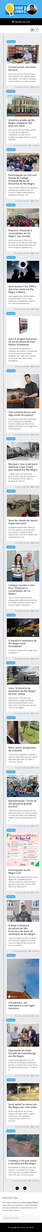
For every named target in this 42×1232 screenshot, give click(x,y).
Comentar (36, 87)
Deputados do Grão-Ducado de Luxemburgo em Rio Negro (22, 1053)
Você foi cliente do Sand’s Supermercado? (23, 522)
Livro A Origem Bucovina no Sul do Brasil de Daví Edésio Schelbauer (22, 341)
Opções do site (22, 21)
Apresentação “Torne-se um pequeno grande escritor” (22, 803)
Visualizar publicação (23, 87)
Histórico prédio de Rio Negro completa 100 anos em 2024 (21, 122)
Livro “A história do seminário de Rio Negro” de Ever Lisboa (22, 690)
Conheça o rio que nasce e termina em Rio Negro (22, 1162)
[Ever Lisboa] (21, 15)
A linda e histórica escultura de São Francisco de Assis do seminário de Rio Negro (21, 930)
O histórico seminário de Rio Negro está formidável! (22, 643)
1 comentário (35, 145)
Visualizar (23, 53)
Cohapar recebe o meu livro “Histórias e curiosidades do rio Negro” (21, 589)
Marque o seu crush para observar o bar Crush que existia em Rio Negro (22, 466)
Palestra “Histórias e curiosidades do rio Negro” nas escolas (20, 233)
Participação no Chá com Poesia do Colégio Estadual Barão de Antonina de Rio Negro (22, 179)
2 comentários (34, 1181)
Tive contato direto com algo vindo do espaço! (22, 413)
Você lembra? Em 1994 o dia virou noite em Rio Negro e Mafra (22, 289)
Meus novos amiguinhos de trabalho (22, 749)
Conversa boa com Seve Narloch (22, 68)
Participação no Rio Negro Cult (19, 871)
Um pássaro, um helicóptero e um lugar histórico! (21, 1005)
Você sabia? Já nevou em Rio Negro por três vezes (22, 1106)
